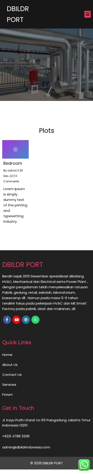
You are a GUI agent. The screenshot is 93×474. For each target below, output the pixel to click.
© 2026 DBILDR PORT (46, 463)
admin (12, 170)
